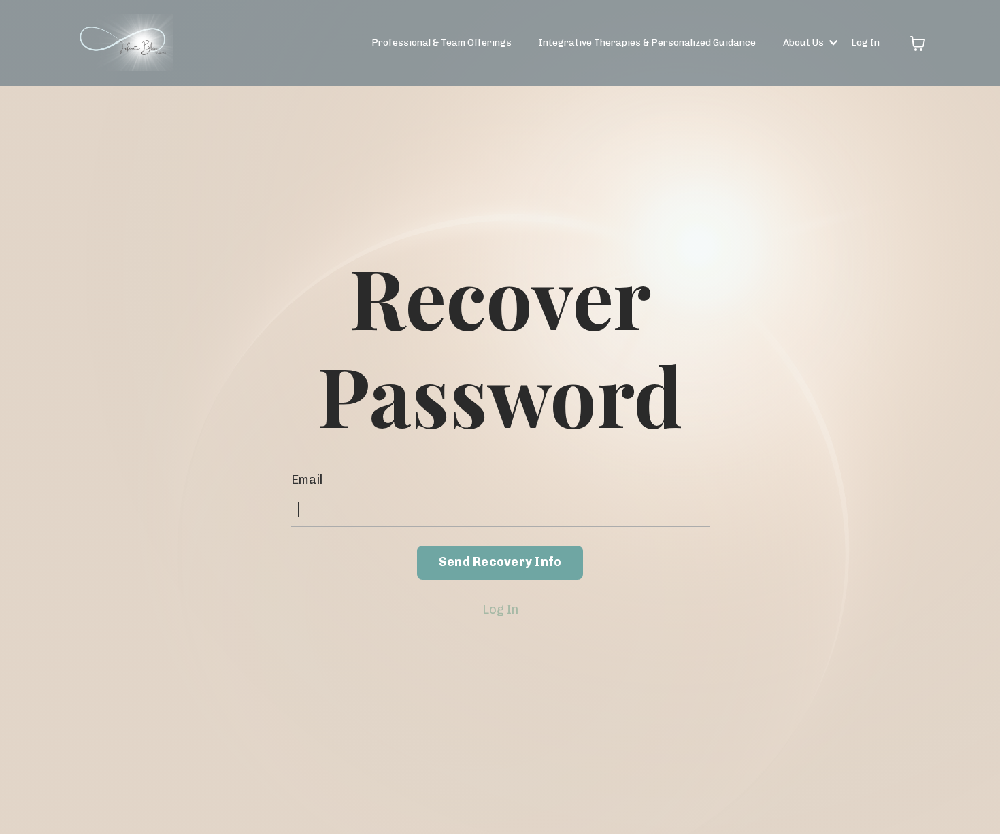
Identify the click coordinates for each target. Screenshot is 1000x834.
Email (306, 479)
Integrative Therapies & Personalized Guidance (647, 42)
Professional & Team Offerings (441, 42)
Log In (865, 42)
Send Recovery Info (500, 561)
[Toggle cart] (918, 43)
